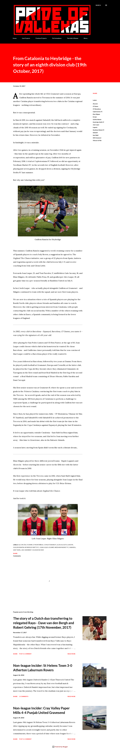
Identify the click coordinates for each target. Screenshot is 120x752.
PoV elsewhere (56, 38)
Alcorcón (95, 104)
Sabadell (95, 132)
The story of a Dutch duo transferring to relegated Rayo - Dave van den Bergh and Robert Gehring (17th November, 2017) (43, 622)
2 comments (23, 696)
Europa (95, 117)
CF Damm (95, 106)
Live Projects (26, 38)
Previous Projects (41, 38)
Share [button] (95, 93)
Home (14, 38)
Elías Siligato (96, 114)
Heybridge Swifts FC (98, 122)
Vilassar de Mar (97, 140)
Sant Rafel (95, 135)
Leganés (95, 127)
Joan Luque (96, 125)
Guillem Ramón (97, 119)
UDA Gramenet (97, 138)
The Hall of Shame (72, 38)
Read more (71, 654)
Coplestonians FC (97, 111)
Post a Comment (25, 654)
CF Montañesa (97, 109)
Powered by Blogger (61, 747)
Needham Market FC (98, 130)
